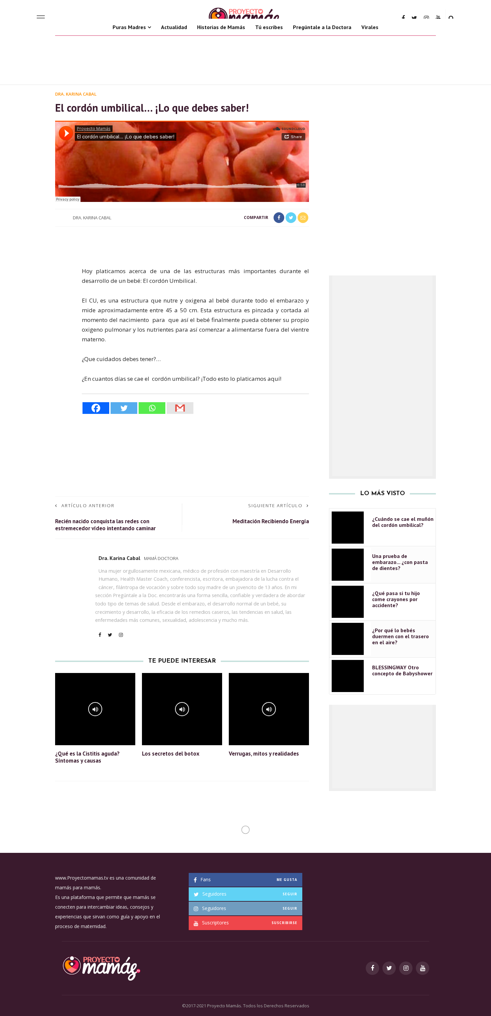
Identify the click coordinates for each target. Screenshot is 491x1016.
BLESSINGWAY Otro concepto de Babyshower (402, 670)
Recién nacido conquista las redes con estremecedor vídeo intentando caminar (105, 525)
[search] (451, 18)
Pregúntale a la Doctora (322, 27)
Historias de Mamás (221, 27)
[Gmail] (180, 408)
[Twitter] (124, 408)
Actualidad (174, 27)
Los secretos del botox (170, 753)
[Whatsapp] (152, 408)
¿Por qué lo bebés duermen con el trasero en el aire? (400, 636)
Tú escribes (269, 27)
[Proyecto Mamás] (101, 967)
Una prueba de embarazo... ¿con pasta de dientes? (400, 562)
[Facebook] (96, 408)
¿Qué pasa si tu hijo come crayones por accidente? (396, 599)
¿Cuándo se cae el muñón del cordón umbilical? (403, 522)
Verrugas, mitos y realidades (264, 753)
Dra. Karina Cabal (76, 94)
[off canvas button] (41, 18)
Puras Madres (129, 27)
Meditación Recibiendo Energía (270, 521)
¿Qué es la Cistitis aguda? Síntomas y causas (87, 757)
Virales (369, 27)
